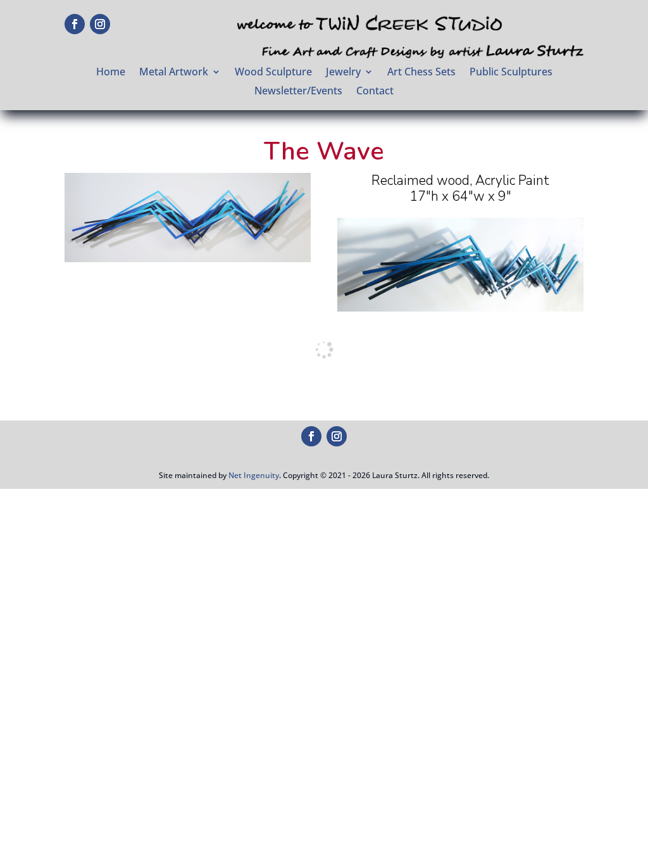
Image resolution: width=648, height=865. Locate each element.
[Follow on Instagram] (100, 24)
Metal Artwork (173, 73)
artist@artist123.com (496, 435)
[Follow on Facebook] (75, 24)
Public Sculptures (511, 73)
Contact (375, 92)
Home (110, 73)
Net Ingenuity (253, 475)
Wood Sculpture (273, 73)
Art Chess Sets (421, 73)
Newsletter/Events (298, 92)
